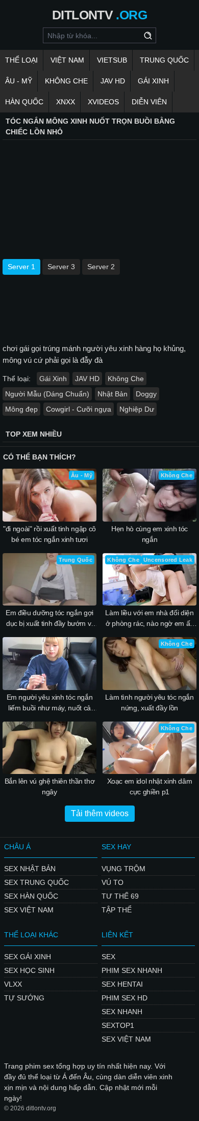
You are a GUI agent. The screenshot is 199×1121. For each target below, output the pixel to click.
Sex (108, 957)
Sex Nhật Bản (30, 869)
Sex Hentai (122, 984)
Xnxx (65, 102)
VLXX (13, 984)
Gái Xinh (153, 81)
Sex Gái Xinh (27, 957)
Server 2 (101, 267)
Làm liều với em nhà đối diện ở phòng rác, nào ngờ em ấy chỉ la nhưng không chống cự (149, 619)
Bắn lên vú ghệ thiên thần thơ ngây (50, 786)
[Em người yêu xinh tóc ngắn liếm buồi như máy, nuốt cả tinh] (49, 663)
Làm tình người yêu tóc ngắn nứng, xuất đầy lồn (149, 702)
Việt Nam (67, 60)
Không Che (66, 81)
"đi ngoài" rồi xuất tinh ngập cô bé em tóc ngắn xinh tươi (49, 534)
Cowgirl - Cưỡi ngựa (78, 409)
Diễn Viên (149, 102)
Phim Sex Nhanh (132, 970)
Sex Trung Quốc (36, 882)
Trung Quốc (164, 60)
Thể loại (21, 60)
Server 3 (61, 267)
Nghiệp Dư (136, 409)
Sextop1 (118, 1025)
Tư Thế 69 (120, 896)
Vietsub (112, 60)
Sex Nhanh (122, 1012)
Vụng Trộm (123, 869)
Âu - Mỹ (18, 81)
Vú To (112, 882)
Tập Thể (117, 910)
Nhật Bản (112, 394)
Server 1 (21, 267)
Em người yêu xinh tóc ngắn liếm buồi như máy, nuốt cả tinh (50, 703)
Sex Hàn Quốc (31, 896)
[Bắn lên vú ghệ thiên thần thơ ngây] (49, 748)
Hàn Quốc (24, 102)
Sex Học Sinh (29, 970)
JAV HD (113, 81)
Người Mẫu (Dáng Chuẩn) (47, 394)
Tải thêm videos (100, 813)
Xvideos (103, 102)
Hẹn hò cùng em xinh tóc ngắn (149, 534)
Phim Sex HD (124, 998)
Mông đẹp (21, 409)
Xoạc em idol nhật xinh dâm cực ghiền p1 (149, 786)
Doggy (146, 394)
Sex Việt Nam (29, 910)
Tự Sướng (24, 998)
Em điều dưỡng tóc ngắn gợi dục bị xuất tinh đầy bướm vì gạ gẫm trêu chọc (49, 619)
